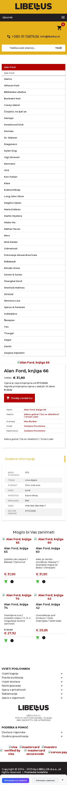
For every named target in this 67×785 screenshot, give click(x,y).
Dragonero (10, 144)
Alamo (8, 78)
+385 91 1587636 (25, 36)
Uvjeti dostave (11, 681)
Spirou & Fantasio (14, 307)
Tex (6, 326)
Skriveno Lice (12, 300)
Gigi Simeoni (11, 157)
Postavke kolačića (36, 772)
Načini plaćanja (11, 685)
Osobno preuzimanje (15, 736)
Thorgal (9, 333)
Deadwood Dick (14, 124)
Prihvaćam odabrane (45, 780)
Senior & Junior (13, 274)
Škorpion (9, 320)
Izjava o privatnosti (14, 689)
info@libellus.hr (50, 36)
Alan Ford (10, 67)
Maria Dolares (12, 209)
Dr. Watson (10, 137)
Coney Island (12, 105)
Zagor (7, 339)
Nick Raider (11, 241)
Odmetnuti (10, 248)
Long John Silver (14, 196)
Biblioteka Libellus (15, 92)
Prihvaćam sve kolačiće (15, 780)
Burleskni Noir (12, 98)
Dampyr (9, 118)
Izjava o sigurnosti (13, 697)
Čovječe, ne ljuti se (15, 111)
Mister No (9, 222)
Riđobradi (10, 261)
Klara (7, 183)
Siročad (8, 294)
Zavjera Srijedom (14, 352)
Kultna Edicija (12, 189)
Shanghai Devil (13, 281)
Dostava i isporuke (13, 732)
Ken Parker (10, 176)
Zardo (7, 346)
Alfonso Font (11, 85)
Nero (7, 235)
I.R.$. (6, 170)
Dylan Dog (10, 150)
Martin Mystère (13, 215)
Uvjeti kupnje (10, 673)
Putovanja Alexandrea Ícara (20, 255)
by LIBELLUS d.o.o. (45, 769)
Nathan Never (12, 228)
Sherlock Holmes (14, 287)
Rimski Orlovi (12, 268)
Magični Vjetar (12, 202)
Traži (58, 48)
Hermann (9, 163)
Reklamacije (9, 693)
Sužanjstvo (10, 313)
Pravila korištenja (12, 677)
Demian (9, 131)
